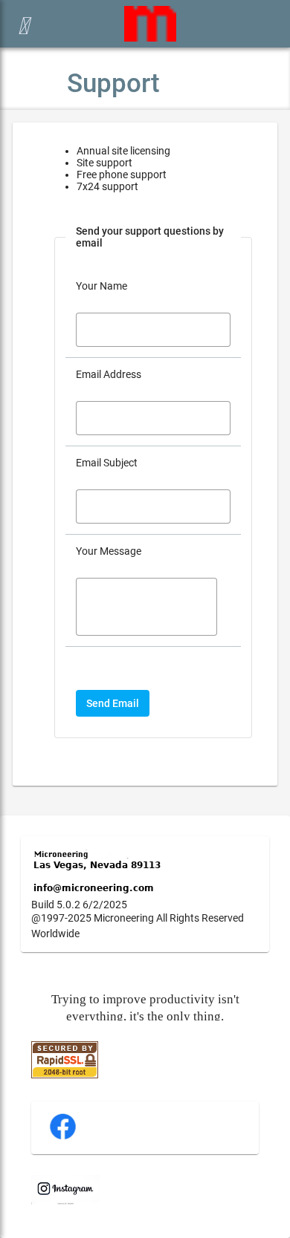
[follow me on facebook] (63, 1138)
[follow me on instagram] (65, 1201)
